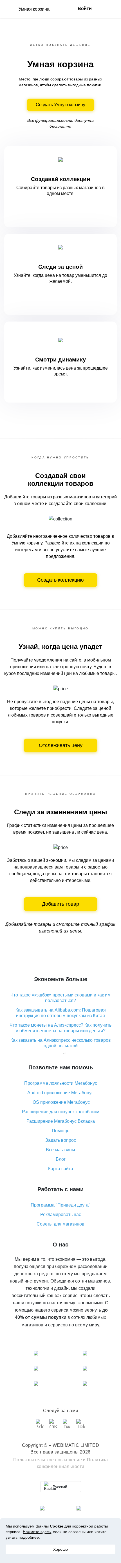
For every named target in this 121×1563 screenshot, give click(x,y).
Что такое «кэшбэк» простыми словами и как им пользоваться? (60, 998)
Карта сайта (60, 1168)
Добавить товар (60, 904)
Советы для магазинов (60, 1224)
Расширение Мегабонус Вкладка (60, 1121)
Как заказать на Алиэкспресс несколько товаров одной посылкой (60, 1043)
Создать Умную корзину (60, 104)
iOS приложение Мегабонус (61, 1102)
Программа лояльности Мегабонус (60, 1083)
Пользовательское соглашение (47, 1459)
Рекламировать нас (60, 1214)
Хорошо (60, 1549)
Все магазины (60, 1149)
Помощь (60, 1130)
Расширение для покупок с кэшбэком (60, 1111)
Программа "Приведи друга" (60, 1205)
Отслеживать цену (60, 745)
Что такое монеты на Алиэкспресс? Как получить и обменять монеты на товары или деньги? (60, 1028)
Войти (85, 8)
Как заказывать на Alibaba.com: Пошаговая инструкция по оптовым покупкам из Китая (60, 1013)
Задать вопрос (60, 1140)
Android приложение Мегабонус (60, 1092)
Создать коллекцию (60, 580)
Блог (61, 1159)
